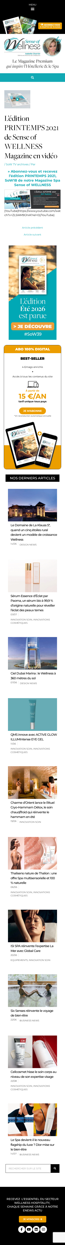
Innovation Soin (21, 619)
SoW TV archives (17, 164)
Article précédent (32, 228)
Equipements (19, 960)
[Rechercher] (55, 1168)
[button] (32, 9)
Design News (28, 544)
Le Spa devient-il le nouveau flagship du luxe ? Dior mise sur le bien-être (32, 1144)
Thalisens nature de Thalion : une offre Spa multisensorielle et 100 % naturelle (34, 878)
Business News (29, 1020)
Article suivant (32, 235)
